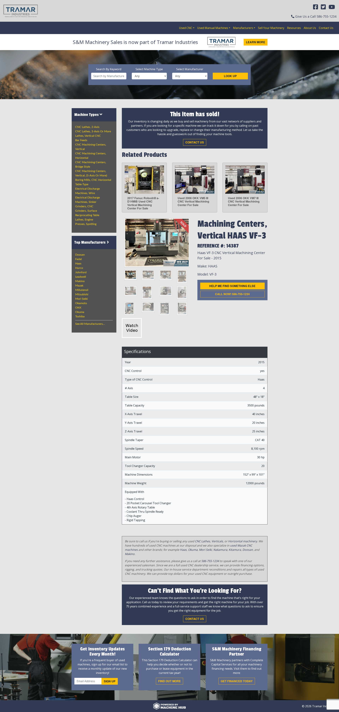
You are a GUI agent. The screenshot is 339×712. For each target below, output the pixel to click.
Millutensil (81, 290)
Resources (294, 28)
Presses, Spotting (85, 224)
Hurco (79, 268)
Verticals (217, 541)
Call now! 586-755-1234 (232, 294)
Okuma (79, 312)
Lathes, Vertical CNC (88, 135)
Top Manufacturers (90, 242)
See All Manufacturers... (90, 323)
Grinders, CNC (84, 206)
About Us (310, 28)
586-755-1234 (326, 16)
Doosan (80, 254)
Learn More (255, 42)
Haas (78, 263)
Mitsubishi (81, 294)
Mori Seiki (81, 298)
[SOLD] (157, 242)
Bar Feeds (81, 140)
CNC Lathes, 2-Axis (87, 127)
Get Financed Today (237, 681)
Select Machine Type (149, 69)
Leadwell (80, 276)
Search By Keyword (108, 69)
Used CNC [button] (185, 28)
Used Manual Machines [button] (212, 28)
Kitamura (235, 550)
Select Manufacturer (189, 69)
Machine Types (87, 114)
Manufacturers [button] (243, 28)
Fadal (78, 259)
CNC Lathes (202, 541)
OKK (78, 307)
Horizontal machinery (242, 541)
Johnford (81, 272)
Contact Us (326, 28)
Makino (80, 281)
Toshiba (80, 316)
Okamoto (81, 303)
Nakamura (220, 550)
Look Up (230, 76)
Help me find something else (232, 286)
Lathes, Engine (84, 219)
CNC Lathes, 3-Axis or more (93, 131)
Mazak (79, 285)
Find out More (169, 681)
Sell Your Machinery (271, 28)
